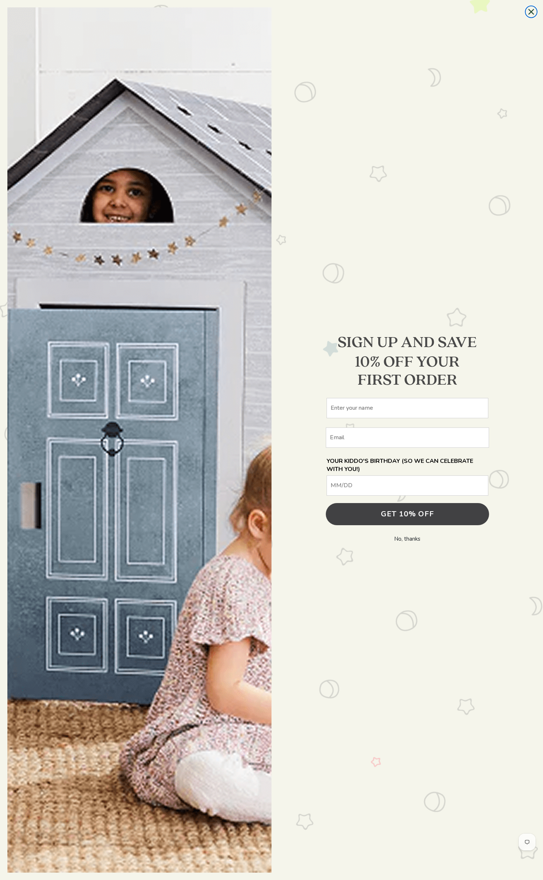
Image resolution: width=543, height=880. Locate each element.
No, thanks (407, 539)
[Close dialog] (531, 12)
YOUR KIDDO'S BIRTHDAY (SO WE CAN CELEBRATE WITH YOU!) (400, 465)
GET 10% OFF (407, 514)
